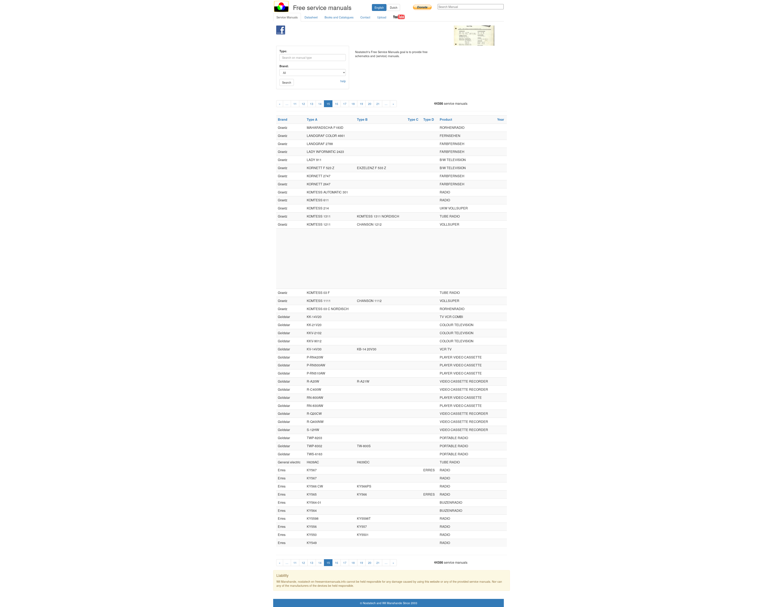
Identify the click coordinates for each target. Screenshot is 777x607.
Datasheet (311, 17)
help (343, 81)
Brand (282, 119)
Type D (428, 119)
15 (328, 104)
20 (369, 104)
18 (353, 104)
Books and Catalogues (339, 17)
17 (344, 104)
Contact (365, 17)
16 (336, 104)
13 (311, 104)
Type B (362, 119)
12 (303, 104)
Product (446, 119)
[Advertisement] (382, 36)
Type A (312, 119)
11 (295, 104)
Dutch (393, 7)
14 (320, 104)
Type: (283, 51)
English (379, 7)
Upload (381, 17)
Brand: (284, 66)
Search (286, 82)
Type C (413, 119)
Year (500, 119)
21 (378, 104)
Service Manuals (287, 17)
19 (361, 104)
